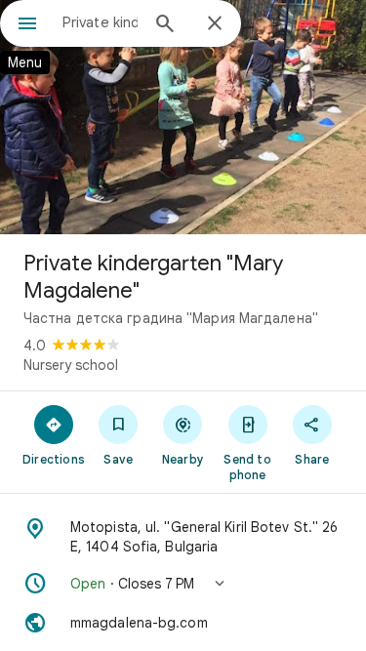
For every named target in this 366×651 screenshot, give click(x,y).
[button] (183, 583)
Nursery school (70, 365)
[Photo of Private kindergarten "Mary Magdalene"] (183, 117)
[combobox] (100, 22)
